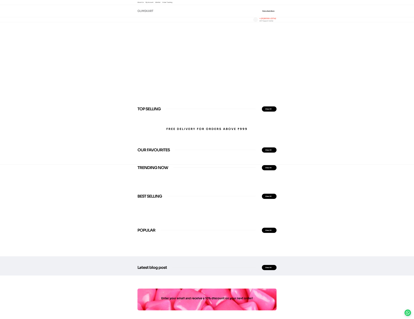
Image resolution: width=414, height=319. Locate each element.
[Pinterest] (275, 2)
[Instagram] (271, 2)
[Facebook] (264, 2)
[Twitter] (268, 2)
